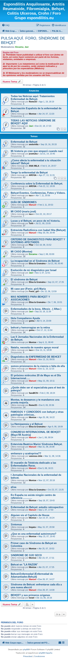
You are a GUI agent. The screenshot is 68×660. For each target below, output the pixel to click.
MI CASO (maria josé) (23, 211)
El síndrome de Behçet (24, 279)
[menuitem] (5, 25)
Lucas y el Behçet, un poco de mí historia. (35, 220)
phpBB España (45, 653)
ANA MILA (34, 166)
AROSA (32, 175)
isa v (31, 195)
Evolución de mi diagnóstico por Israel (33, 270)
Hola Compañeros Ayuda (25, 318)
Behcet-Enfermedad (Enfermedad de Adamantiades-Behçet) (32, 575)
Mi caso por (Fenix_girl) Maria (28, 288)
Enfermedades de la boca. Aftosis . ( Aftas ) (36, 308)
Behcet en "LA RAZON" (24, 564)
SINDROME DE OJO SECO (26, 555)
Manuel (32, 205)
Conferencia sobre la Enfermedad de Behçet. (37, 183)
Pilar (31, 245)
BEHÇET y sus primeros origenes (30, 595)
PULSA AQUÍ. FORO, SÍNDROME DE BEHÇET (33, 40)
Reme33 (33, 101)
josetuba (33, 154)
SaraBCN (33, 393)
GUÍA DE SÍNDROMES (24, 202)
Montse (32, 114)
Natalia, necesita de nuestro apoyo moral (35, 347)
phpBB (26, 649)
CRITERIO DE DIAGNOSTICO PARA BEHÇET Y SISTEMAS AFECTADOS (38, 241)
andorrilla (33, 144)
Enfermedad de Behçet (24, 141)
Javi (27, 47)
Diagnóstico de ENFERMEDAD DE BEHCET (36, 356)
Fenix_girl (34, 291)
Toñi (31, 223)
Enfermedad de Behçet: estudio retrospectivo (37, 507)
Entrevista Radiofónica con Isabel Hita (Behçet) (38, 230)
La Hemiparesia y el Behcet (26, 424)
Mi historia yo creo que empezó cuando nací (37, 151)
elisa (13, 487)
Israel (31, 598)
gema (31, 321)
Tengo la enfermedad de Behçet (29, 172)
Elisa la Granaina (37, 263)
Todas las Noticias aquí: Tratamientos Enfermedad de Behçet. (33, 97)
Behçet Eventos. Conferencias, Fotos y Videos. (38, 192)
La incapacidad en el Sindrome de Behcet (35, 260)
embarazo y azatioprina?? (26, 453)
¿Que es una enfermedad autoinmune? (33, 533)
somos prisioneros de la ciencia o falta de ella (38, 366)
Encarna (19, 47)
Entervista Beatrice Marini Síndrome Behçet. (37, 444)
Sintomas (16, 524)
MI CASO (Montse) (21, 251)
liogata (32, 527)
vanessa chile (35, 456)
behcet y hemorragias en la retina (30, 327)
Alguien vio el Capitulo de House (30, 515)
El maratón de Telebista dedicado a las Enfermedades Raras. (33, 464)
